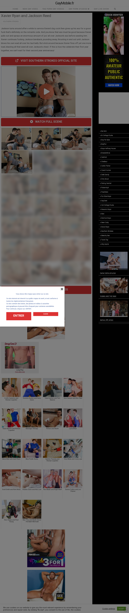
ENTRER (18, 315)
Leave (45, 314)
